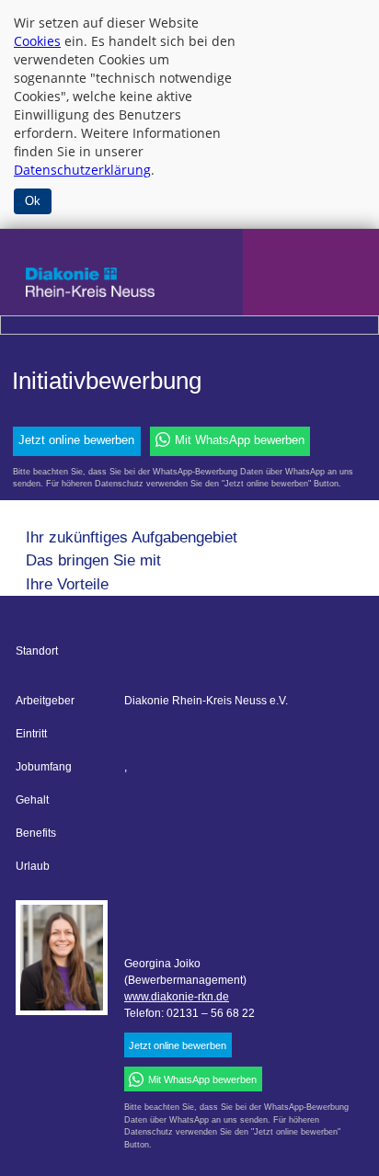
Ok (32, 201)
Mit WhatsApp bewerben (239, 440)
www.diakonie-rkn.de (176, 996)
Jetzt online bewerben (76, 440)
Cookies (37, 41)
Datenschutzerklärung (82, 169)
